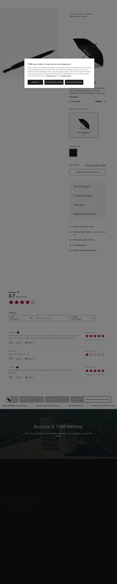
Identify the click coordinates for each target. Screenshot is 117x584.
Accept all (35, 82)
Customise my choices (74, 82)
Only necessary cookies (54, 82)
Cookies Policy (66, 76)
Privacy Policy (51, 76)
